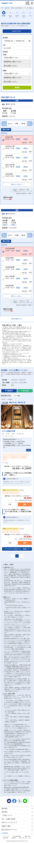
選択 (24, 504)
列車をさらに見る (16, 184)
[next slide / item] (31, 417)
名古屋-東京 (11, 214)
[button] (14, 428)
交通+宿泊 (7, 8)
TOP (2, 8)
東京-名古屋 (11, 104)
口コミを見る (5, 462)
